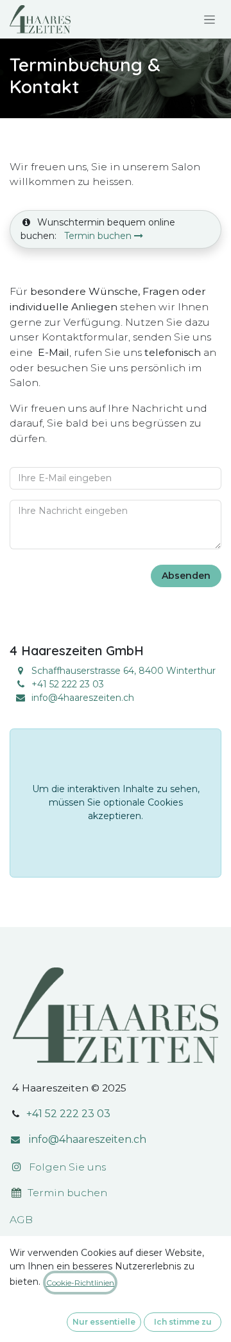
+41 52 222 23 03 (68, 1114)
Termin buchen (99, 236)
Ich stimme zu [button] (183, 1322)
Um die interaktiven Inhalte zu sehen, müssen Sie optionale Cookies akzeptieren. (116, 802)
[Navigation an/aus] (209, 19)
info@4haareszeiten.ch (82, 697)
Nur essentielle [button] (104, 1322)
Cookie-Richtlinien (80, 1282)
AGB (21, 1220)
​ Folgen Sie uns (63, 1167)
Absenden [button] (186, 575)
